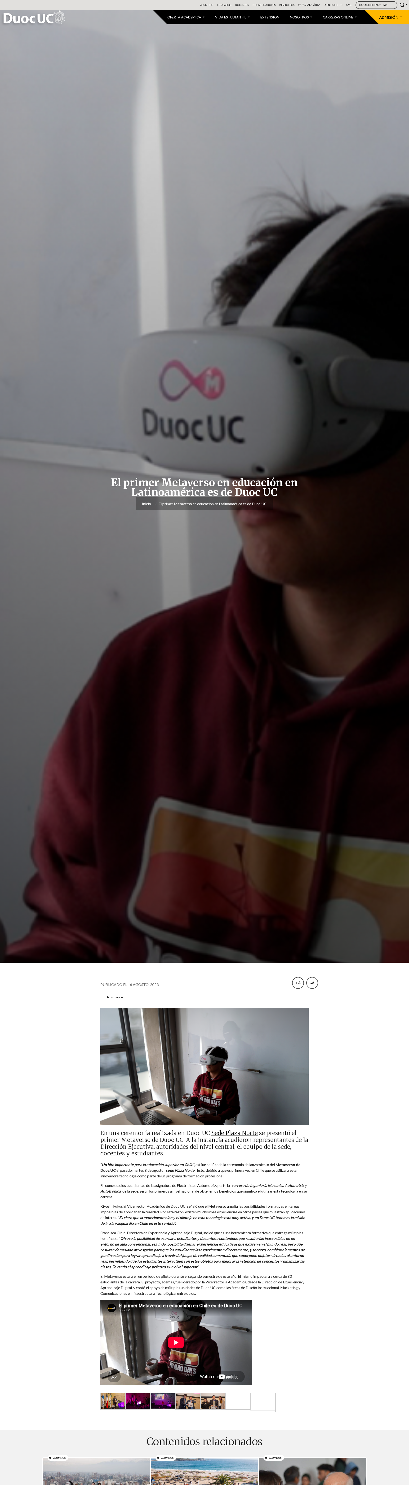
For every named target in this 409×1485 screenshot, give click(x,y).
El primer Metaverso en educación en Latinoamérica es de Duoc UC (213, 503)
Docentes (242, 4)
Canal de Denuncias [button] (373, 4)
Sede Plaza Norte (234, 1133)
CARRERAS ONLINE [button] (338, 17)
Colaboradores (264, 4)
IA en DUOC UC (333, 4)
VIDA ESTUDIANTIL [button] (231, 17)
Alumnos (206, 4)
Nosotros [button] (300, 17)
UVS (348, 4)
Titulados (224, 4)
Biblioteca (286, 4)
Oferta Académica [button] (184, 17)
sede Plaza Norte (180, 1170)
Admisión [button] (389, 17)
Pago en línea (310, 4)
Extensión (269, 17)
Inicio (146, 503)
